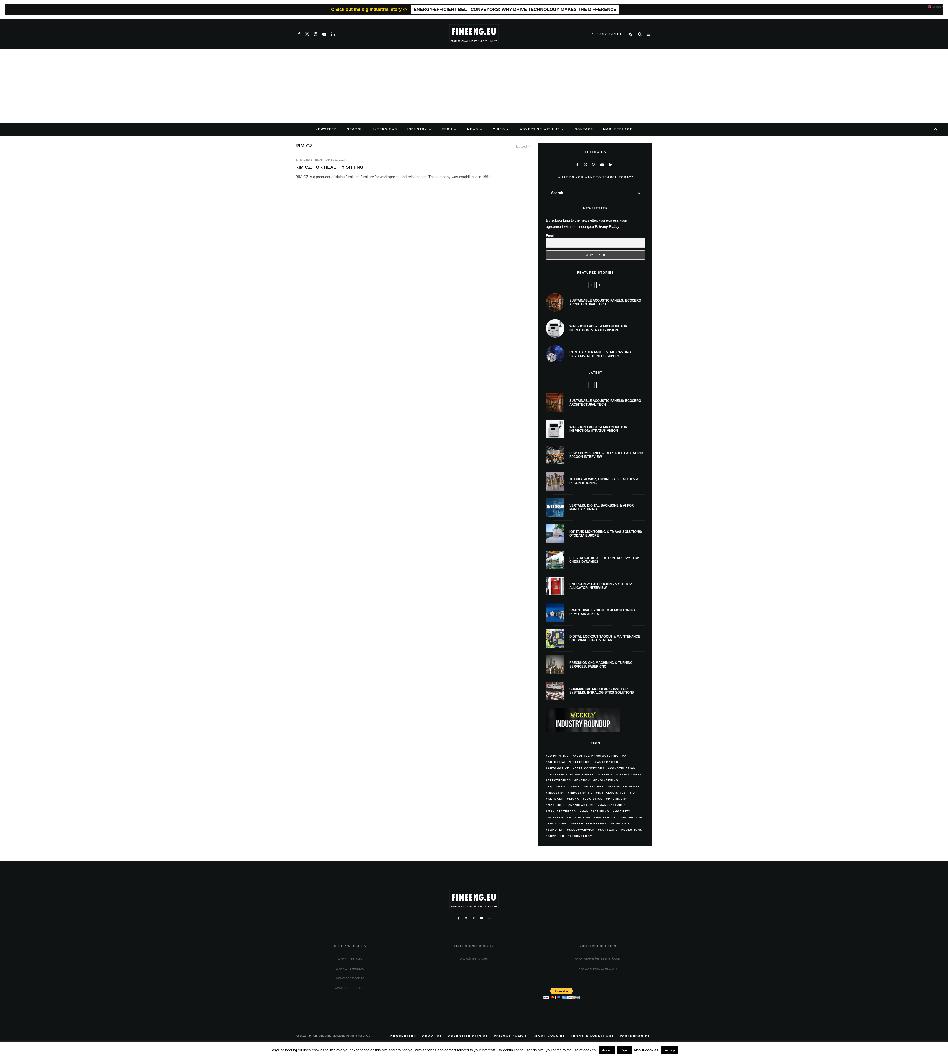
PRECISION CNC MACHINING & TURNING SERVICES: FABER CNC (600, 665)
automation (607, 762)
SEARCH (355, 129)
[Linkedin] (333, 34)
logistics (594, 799)
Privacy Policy (607, 226)
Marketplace (617, 129)
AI (626, 756)
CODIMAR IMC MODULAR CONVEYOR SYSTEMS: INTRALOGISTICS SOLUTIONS (601, 691)
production (631, 817)
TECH (447, 129)
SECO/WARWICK (582, 829)
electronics (559, 780)
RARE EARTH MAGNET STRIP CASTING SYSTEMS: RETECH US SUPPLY (600, 354)
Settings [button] (669, 1050)
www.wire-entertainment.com (597, 958)
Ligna (574, 799)
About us (432, 1035)
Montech (556, 817)
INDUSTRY (417, 129)
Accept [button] (607, 1050)
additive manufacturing (596, 756)
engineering (606, 780)
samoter (556, 829)
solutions (632, 829)
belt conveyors (590, 768)
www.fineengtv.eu (474, 958)
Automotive (558, 768)
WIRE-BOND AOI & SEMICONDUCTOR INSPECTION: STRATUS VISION (598, 328)
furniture (594, 786)
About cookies (549, 1035)
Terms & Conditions (592, 1035)
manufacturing (595, 811)
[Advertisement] (474, 86)
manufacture (582, 805)
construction (623, 768)
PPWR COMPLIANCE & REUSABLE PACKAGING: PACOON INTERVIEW (606, 455)
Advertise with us (468, 1035)
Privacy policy (510, 1035)
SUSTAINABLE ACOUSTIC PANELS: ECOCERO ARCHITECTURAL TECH (605, 302)
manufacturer (613, 805)
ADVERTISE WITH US (540, 129)
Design (605, 774)
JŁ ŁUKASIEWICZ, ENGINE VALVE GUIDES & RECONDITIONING (603, 481)
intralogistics (612, 792)
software (609, 829)
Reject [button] (625, 1050)
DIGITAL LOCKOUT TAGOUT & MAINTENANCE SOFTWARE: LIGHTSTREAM (604, 638)
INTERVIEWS (385, 129)
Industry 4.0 (581, 792)
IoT (634, 792)
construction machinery (571, 774)
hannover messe (624, 786)
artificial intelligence (570, 762)
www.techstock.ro (350, 978)
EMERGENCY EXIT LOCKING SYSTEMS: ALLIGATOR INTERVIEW (600, 586)
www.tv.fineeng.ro (350, 968)
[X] (307, 34)
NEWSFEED (326, 129)
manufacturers (562, 811)
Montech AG (580, 817)
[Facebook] (299, 34)
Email (550, 235)
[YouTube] (324, 34)
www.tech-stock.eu (350, 988)
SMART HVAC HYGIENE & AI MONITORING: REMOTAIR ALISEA (602, 612)
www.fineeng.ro (350, 958)
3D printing (558, 756)
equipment (557, 786)
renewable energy (589, 823)
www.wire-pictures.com (598, 968)
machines (556, 805)
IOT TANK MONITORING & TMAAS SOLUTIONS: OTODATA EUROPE (605, 534)
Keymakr (556, 799)
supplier (556, 836)
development (629, 774)
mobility (623, 811)
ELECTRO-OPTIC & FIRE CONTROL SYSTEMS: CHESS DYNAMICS (605, 560)
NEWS (472, 129)
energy (583, 780)
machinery (617, 799)
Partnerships (635, 1035)
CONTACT (584, 129)
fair (576, 786)
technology (581, 836)
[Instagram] (316, 34)
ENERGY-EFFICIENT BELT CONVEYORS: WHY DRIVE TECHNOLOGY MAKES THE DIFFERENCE (515, 9)
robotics (621, 823)
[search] (639, 193)
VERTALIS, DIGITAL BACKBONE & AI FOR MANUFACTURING (601, 507)
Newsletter (403, 1035)
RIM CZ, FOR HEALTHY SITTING (329, 167)
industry (556, 792)
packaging (605, 817)
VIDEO (499, 129)
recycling (557, 823)
